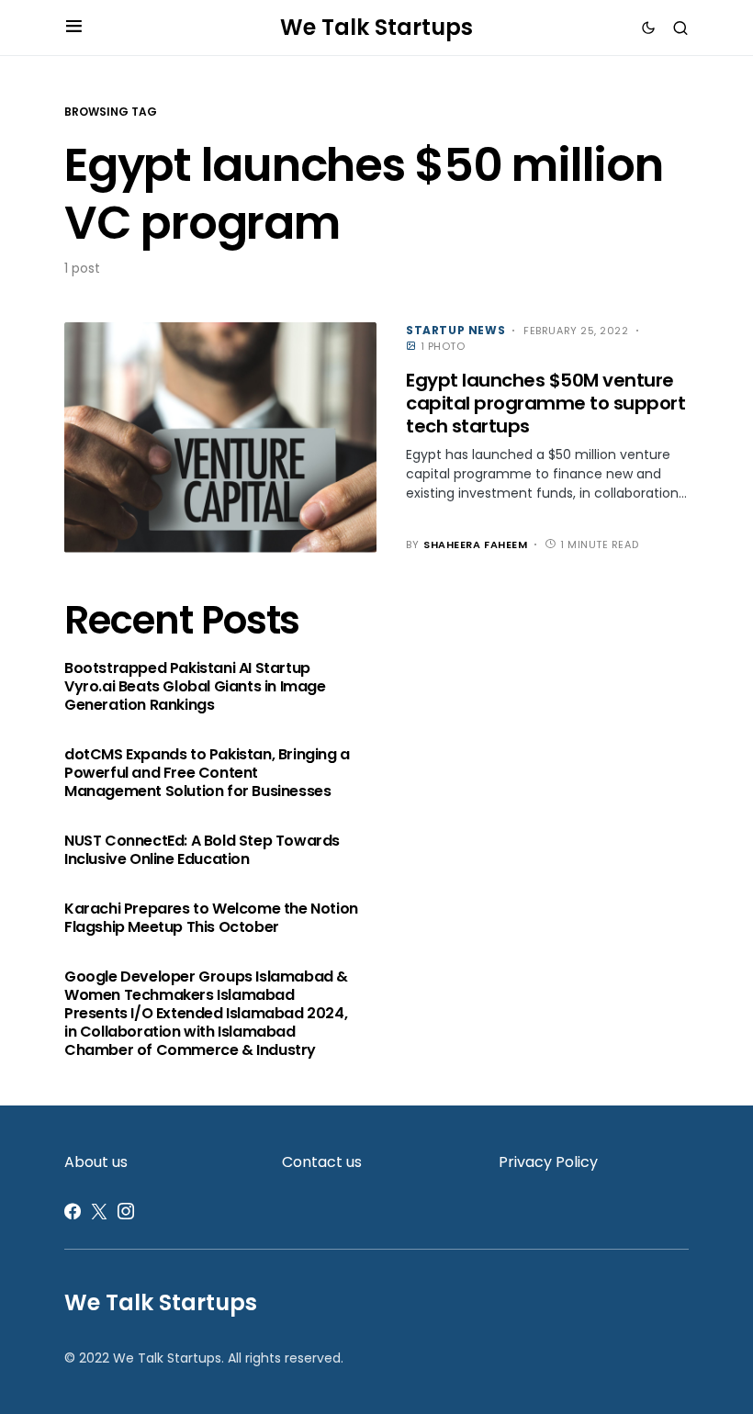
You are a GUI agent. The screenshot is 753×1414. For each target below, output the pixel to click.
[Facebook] (72, 1211)
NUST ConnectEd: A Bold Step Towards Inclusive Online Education (202, 850)
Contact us (322, 1162)
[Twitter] (99, 1211)
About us (96, 1162)
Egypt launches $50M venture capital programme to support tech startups (545, 403)
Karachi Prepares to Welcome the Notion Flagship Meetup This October (211, 918)
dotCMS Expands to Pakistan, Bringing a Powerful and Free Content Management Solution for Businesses (207, 773)
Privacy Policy (548, 1162)
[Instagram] (126, 1211)
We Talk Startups (376, 27)
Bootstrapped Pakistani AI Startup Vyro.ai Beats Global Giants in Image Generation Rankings (195, 686)
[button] (74, 28)
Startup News (455, 330)
